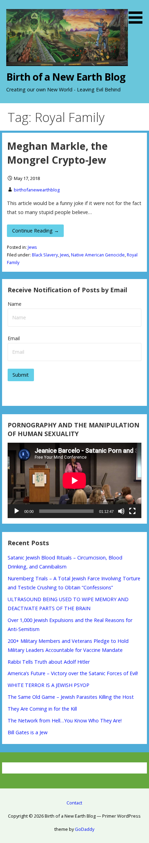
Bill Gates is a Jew (27, 732)
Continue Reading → (35, 230)
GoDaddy (84, 829)
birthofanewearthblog (37, 190)
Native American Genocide (98, 255)
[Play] (16, 511)
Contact (74, 803)
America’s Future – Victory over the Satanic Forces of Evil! (73, 673)
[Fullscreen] (132, 511)
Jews (32, 247)
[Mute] (121, 511)
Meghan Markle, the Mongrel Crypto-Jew (57, 152)
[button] (138, 13)
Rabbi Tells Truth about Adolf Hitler (49, 661)
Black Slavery (45, 255)
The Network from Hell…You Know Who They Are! (65, 720)
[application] (74, 480)
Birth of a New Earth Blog (65, 76)
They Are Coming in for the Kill (42, 708)
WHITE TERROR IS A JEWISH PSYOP (48, 685)
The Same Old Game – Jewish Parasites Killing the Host (71, 697)
